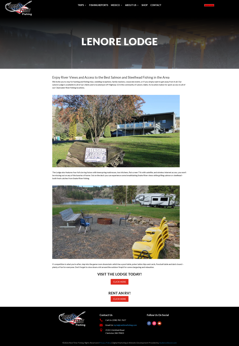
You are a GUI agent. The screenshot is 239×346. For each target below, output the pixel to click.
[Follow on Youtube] (159, 323)
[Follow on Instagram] (154, 323)
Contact (155, 5)
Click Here (119, 281)
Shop (145, 5)
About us (130, 5)
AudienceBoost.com (168, 343)
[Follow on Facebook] (149, 323)
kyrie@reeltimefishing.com (125, 325)
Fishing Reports (98, 5)
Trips (81, 5)
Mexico (115, 5)
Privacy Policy (105, 343)
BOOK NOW (209, 5)
